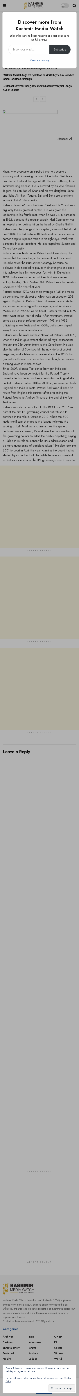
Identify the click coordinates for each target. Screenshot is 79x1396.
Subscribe (60, 49)
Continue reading (39, 60)
